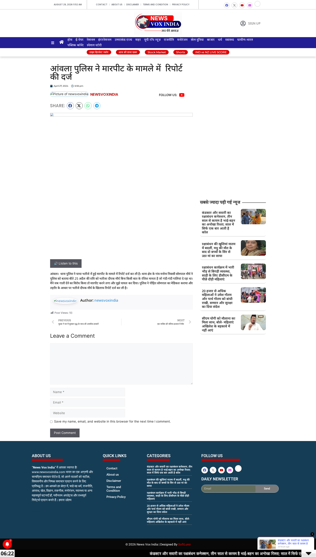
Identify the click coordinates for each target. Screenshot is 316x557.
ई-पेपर (79, 40)
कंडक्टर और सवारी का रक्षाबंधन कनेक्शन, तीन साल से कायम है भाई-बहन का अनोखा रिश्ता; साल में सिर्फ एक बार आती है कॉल (218, 222)
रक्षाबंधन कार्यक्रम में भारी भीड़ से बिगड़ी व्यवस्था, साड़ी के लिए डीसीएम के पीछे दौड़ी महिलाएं (218, 273)
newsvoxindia (106, 300)
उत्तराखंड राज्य (123, 40)
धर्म (220, 40)
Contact (101, 4)
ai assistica (203, 496)
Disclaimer (132, 4)
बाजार (211, 40)
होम (69, 40)
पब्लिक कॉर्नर (75, 45)
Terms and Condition (155, 4)
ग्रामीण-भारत (245, 40)
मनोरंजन (182, 40)
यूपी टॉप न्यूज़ (152, 40)
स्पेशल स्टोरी (94, 45)
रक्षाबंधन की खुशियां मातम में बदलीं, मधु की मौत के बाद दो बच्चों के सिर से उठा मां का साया (218, 250)
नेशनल (91, 40)
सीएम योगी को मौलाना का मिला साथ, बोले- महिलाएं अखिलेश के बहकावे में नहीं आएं (218, 324)
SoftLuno (184, 544)
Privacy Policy (180, 4)
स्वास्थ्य (229, 40)
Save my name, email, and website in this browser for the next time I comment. (112, 421)
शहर (138, 40)
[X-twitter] (234, 5)
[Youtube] (242, 5)
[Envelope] (250, 5)
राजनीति (169, 40)
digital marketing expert (108, 500)
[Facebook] (227, 5)
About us (116, 4)
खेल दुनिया (197, 40)
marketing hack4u (39, 512)
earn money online (151, 528)
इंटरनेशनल (104, 40)
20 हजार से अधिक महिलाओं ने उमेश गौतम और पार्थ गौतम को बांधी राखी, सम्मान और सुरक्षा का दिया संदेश (217, 299)
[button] (70, 105)
